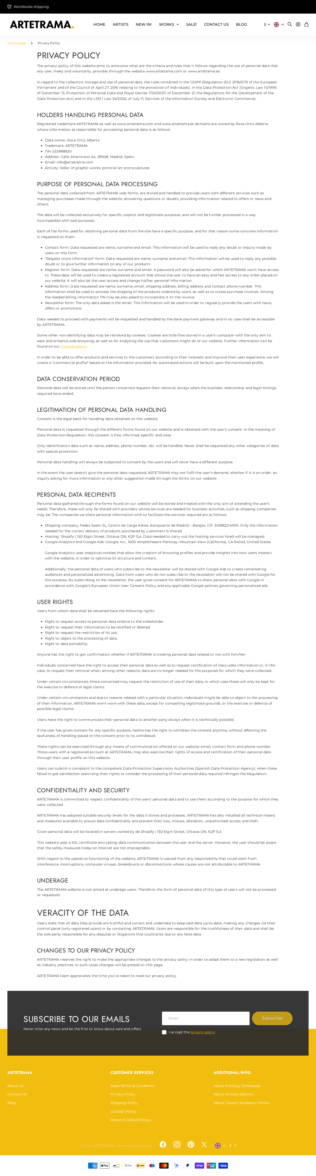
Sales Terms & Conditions (132, 1086)
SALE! (191, 24)
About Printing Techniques (237, 1086)
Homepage (16, 43)
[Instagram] (177, 1144)
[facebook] (163, 1144)
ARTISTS (120, 24)
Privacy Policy (122, 1094)
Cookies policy (73, 346)
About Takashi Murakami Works (241, 1103)
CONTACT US (216, 24)
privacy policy (203, 1032)
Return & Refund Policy (130, 1120)
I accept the (192, 1032)
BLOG (241, 24)
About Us (15, 1086)
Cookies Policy (123, 1111)
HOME (99, 24)
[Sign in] (298, 24)
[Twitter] (204, 1144)
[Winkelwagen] (306, 24)
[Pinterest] (191, 1144)
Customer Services (132, 1072)
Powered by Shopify (134, 1145)
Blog (11, 1103)
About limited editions (233, 1094)
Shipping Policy (124, 1103)
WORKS (166, 24)
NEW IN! (144, 24)
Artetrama (19, 1072)
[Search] (290, 24)
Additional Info (232, 1072)
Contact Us (17, 1094)
